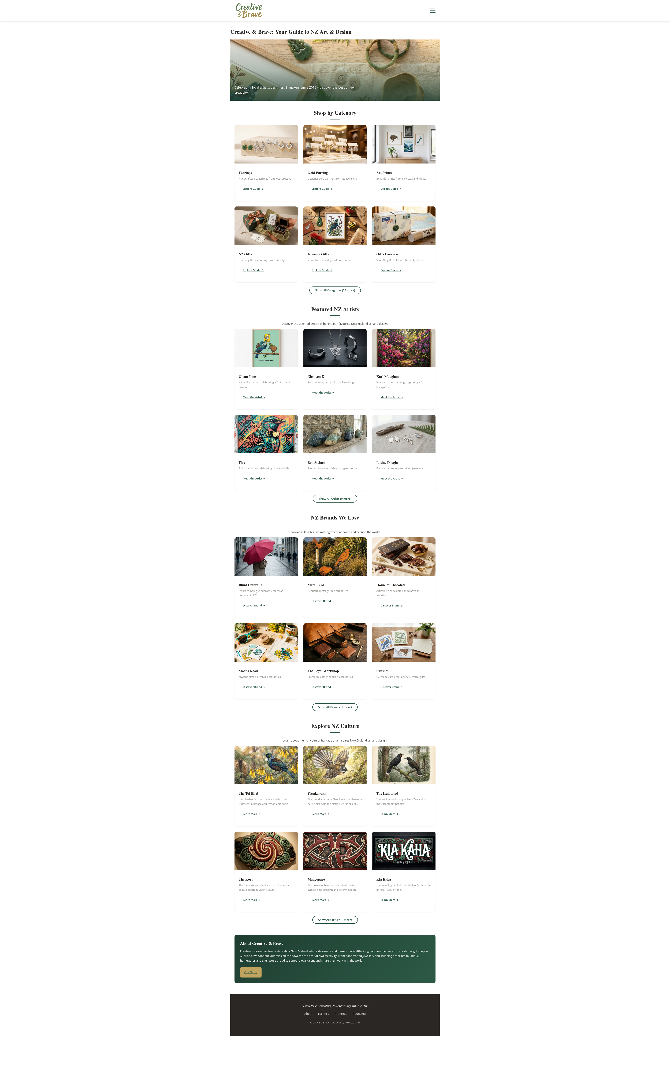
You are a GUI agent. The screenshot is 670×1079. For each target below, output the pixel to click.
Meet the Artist (252, 397)
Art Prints (341, 1014)
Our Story (250, 972)
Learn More (250, 814)
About (308, 1014)
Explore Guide (251, 188)
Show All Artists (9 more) (335, 499)
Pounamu (359, 1014)
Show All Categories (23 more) (335, 290)
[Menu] (433, 11)
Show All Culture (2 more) (335, 920)
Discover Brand (252, 605)
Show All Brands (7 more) (335, 707)
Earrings (323, 1014)
